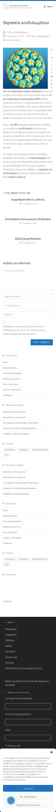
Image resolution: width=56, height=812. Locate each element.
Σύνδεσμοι (7, 395)
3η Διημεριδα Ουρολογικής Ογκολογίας (21, 422)
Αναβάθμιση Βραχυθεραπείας (16, 433)
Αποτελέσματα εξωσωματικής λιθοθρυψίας (28, 219)
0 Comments (13, 40)
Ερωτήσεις (10, 651)
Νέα (7, 455)
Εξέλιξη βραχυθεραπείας (28, 238)
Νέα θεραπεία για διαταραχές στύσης (23, 668)
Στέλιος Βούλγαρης (17, 32)
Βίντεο (6, 362)
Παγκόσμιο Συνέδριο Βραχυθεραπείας (20, 428)
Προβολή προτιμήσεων (28, 804)
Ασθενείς (23, 449)
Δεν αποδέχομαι (28, 796)
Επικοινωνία (11, 657)
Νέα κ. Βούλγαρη (40, 36)
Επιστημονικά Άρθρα (12, 373)
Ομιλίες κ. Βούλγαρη (12, 389)
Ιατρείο (8, 645)
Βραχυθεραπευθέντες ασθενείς (28, 199)
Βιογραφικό (11, 629)
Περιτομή (9, 662)
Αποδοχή (28, 788)
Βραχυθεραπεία (10, 367)
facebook (10, 449)
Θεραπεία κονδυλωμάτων (14, 411)
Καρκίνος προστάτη (11, 378)
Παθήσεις (9, 640)
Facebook (7, 601)
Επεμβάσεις (11, 634)
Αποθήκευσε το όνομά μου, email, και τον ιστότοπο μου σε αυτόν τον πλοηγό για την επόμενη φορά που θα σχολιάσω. (24, 330)
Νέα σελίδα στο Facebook (14, 417)
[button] (51, 752)
